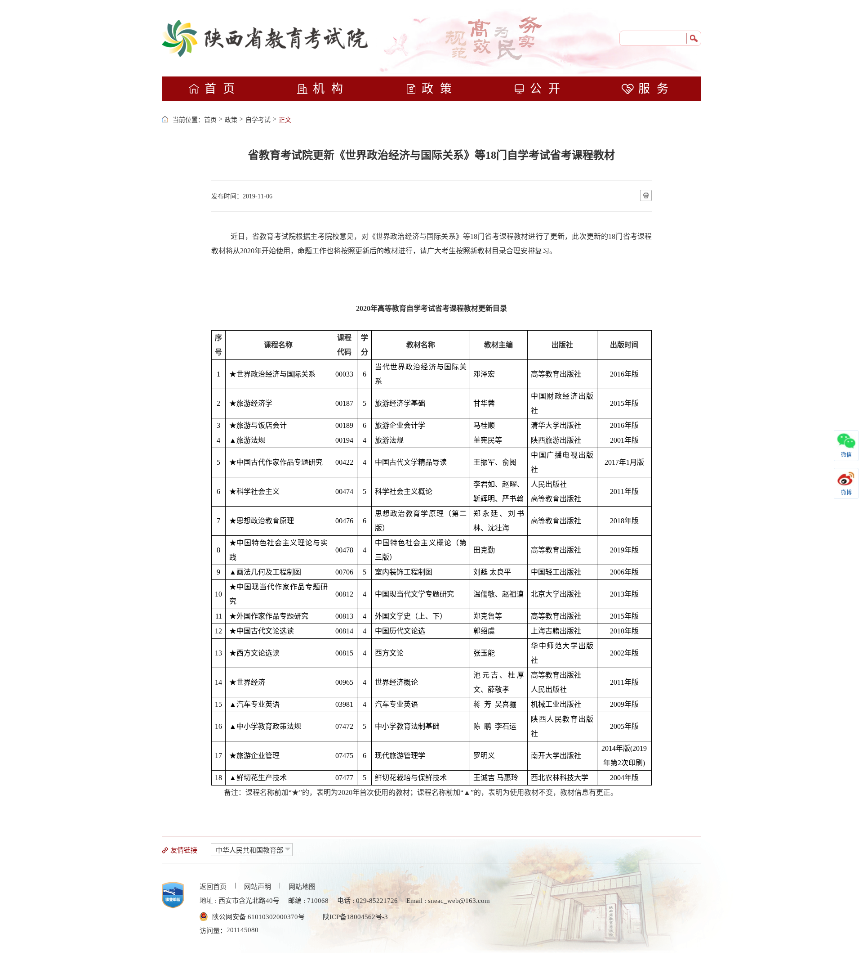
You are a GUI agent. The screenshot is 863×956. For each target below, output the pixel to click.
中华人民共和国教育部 (249, 850)
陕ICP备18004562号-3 (355, 916)
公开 (548, 88)
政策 (440, 88)
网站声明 (257, 886)
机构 (331, 88)
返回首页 (213, 886)
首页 (223, 88)
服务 (656, 88)
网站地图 (302, 886)
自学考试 (258, 120)
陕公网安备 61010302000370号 (258, 916)
